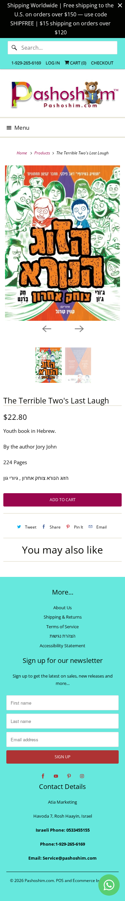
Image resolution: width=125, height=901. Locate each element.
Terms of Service (62, 627)
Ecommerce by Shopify (94, 880)
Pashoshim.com (39, 880)
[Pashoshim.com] (62, 95)
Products (42, 153)
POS (60, 880)
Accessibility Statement (62, 646)
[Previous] (46, 328)
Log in (53, 63)
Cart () (77, 63)
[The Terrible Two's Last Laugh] (62, 243)
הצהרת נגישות (62, 636)
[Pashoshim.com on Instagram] (82, 776)
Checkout (102, 63)
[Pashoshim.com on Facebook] (43, 776)
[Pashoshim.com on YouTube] (56, 776)
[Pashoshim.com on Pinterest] (69, 776)
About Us (62, 608)
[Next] (79, 328)
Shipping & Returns (63, 617)
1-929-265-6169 (26, 63)
